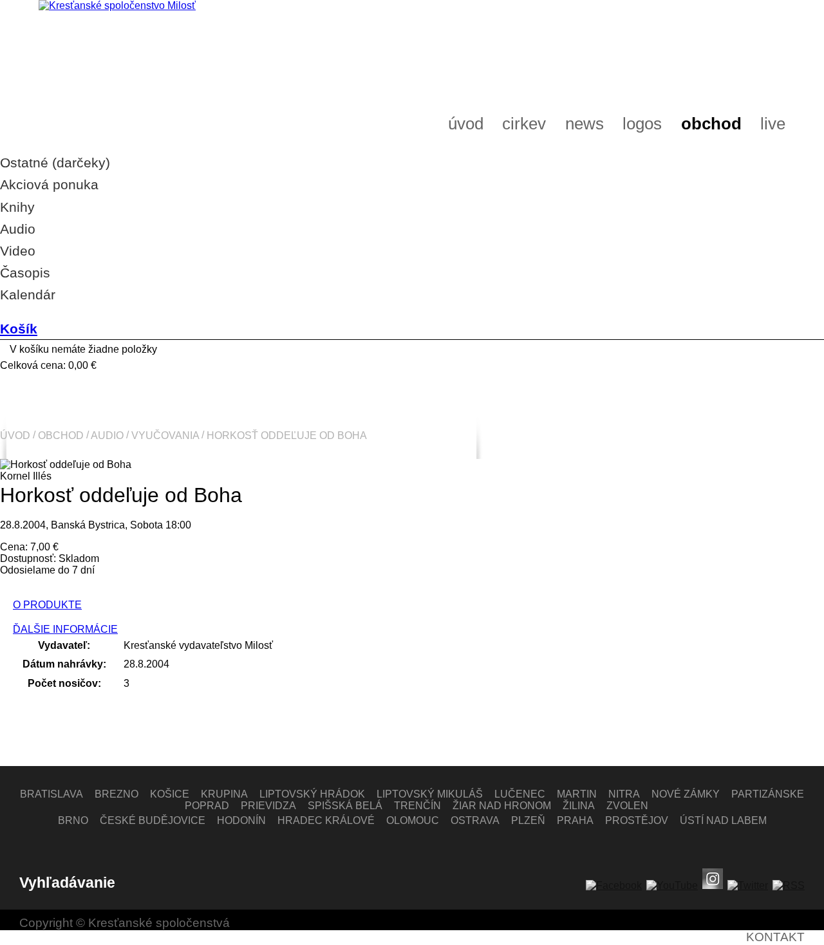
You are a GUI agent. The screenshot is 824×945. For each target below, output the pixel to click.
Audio (107, 434)
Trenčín (417, 805)
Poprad (207, 805)
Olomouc (412, 820)
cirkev (524, 123)
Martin (577, 794)
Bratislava (51, 794)
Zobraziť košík (33, 379)
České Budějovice (152, 820)
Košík (18, 328)
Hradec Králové (326, 820)
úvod (465, 123)
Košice (169, 794)
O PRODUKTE (47, 604)
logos (642, 123)
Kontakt (775, 937)
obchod (711, 123)
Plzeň (528, 820)
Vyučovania (165, 434)
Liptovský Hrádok (312, 794)
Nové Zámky (685, 794)
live (772, 123)
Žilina (579, 805)
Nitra (624, 794)
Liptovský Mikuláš (430, 794)
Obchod (61, 434)
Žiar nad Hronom (502, 805)
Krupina (224, 794)
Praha (575, 820)
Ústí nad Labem (723, 820)
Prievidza (268, 805)
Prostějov (636, 820)
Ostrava (475, 820)
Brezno (116, 794)
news (584, 123)
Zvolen (627, 805)
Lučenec (519, 794)
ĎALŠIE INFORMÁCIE (65, 629)
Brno (73, 820)
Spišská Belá (345, 805)
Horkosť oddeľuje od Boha (287, 434)
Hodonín (241, 820)
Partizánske (767, 794)
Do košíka (30, 584)
